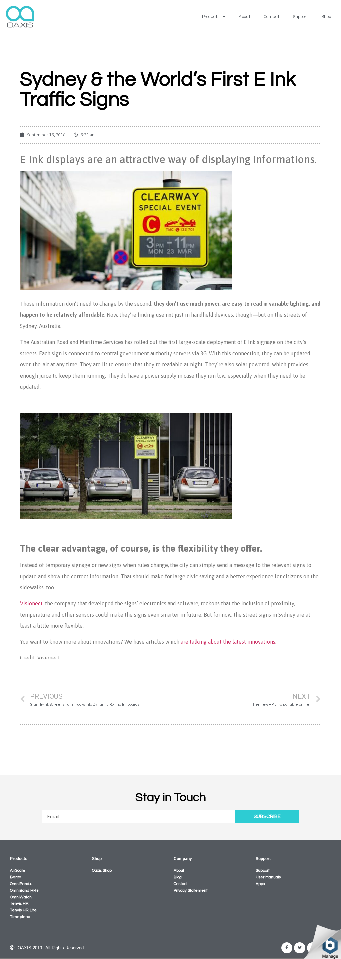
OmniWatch (21, 897)
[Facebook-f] (287, 948)
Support (300, 16)
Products (210, 16)
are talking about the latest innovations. (228, 642)
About (244, 16)
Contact (271, 16)
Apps (260, 884)
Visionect (31, 603)
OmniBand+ (21, 884)
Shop (326, 16)
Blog (178, 877)
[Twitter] (299, 948)
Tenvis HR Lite (23, 910)
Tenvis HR (19, 903)
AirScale (17, 870)
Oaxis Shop (102, 870)
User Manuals (268, 877)
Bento (15, 877)
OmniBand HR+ (24, 890)
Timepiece (20, 917)
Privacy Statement (191, 890)
